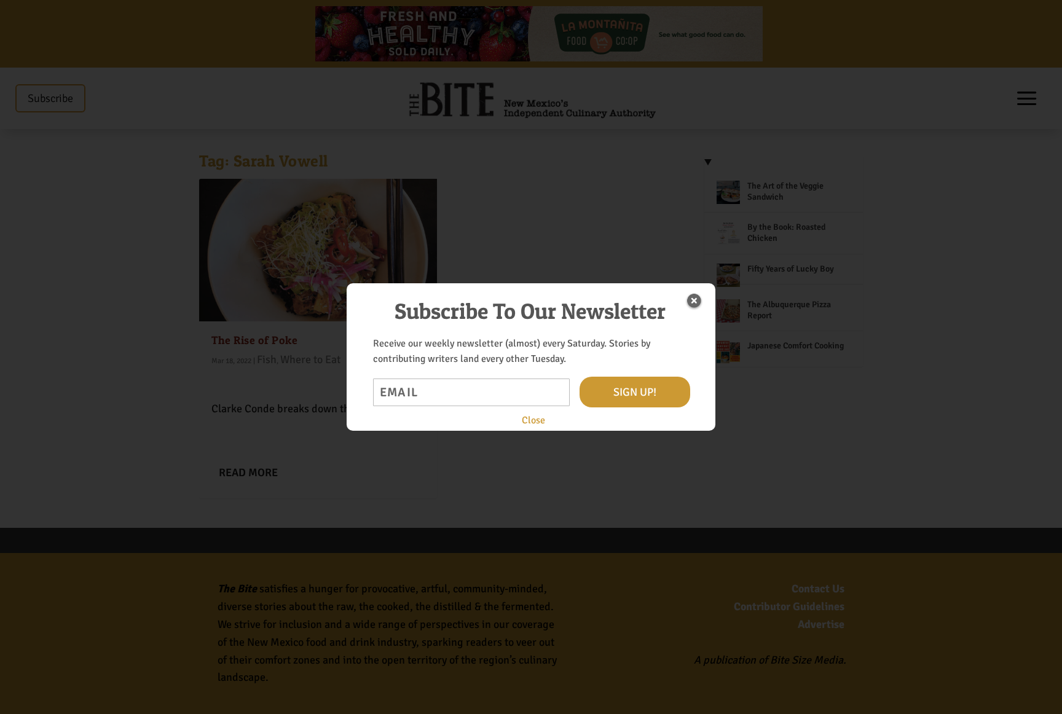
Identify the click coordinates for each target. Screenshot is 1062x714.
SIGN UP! (634, 392)
